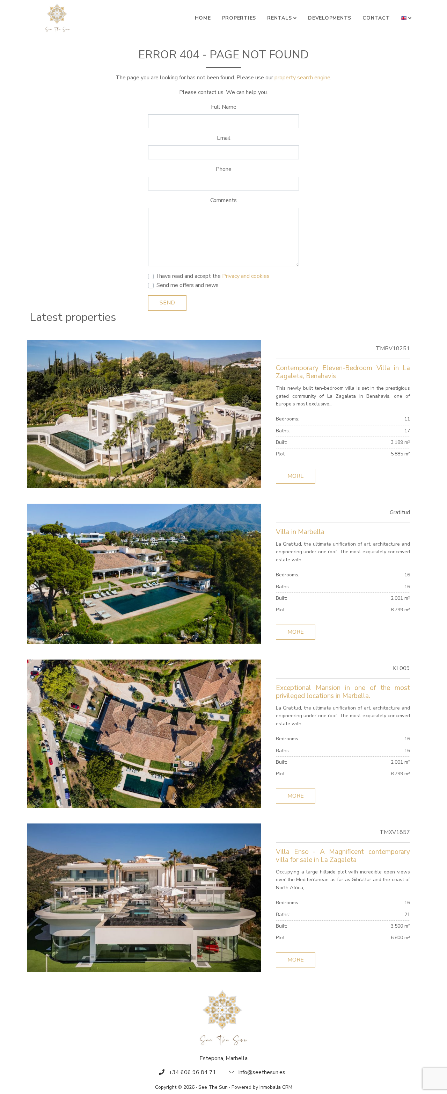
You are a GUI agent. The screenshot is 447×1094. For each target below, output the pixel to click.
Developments (329, 18)
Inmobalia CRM (275, 1087)
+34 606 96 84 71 (192, 1072)
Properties (239, 18)
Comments (223, 200)
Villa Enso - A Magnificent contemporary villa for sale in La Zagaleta (343, 855)
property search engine (302, 77)
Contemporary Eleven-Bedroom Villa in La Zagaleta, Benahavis (343, 372)
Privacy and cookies (246, 276)
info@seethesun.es (262, 1072)
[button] (406, 18)
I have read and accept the (213, 276)
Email (223, 138)
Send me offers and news (187, 285)
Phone (224, 169)
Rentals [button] (279, 18)
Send (167, 303)
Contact (376, 18)
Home (203, 18)
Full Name (223, 107)
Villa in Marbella (300, 532)
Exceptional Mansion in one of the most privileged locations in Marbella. (343, 691)
